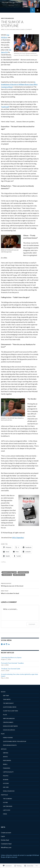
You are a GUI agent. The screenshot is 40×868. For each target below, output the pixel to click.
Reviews (5, 779)
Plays (2, 733)
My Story (6, 783)
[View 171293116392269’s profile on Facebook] (2, 644)
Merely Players (8, 737)
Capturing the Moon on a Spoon (11, 657)
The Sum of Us (7, 574)
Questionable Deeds (9, 707)
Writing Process (19, 574)
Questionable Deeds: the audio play (14, 741)
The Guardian (7, 798)
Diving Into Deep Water (10, 726)
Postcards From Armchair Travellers (12, 663)
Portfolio (4, 795)
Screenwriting (23, 572)
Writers (5, 753)
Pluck (5, 714)
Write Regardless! (9, 718)
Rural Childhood (8, 791)
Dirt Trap (6, 695)
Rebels (5, 764)
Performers (7, 760)
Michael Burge (15, 29)
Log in (3, 836)
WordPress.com (6, 847)
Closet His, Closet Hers (10, 711)
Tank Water (6, 699)
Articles (3, 749)
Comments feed (6, 844)
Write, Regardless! (18, 537)
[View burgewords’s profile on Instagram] (6, 644)
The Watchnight (8, 703)
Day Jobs (6, 787)
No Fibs (5, 802)
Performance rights (10, 745)
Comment (32, 624)
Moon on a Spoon (9, 730)
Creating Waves (8, 722)
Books (3, 692)
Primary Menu (37, 10)
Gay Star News (7, 806)
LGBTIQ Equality (8, 772)
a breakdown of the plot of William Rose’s (19, 84)
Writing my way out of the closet (12, 585)
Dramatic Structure (9, 572)
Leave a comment (26, 29)
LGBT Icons (6, 810)
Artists (5, 756)
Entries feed (5, 840)
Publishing (6, 768)
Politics (5, 775)
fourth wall (5, 107)
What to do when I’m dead (10, 592)
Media (5, 814)
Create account (6, 832)
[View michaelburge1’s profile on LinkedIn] (9, 644)
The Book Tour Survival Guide (10, 668)
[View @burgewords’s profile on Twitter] (4, 644)
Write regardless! (7, 18)
